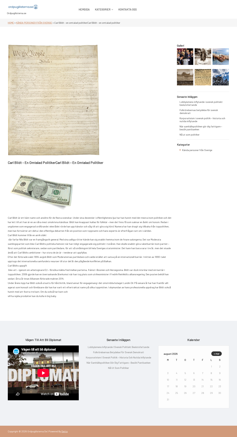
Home (11, 22)
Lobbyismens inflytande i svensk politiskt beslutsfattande (201, 103)
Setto (64, 431)
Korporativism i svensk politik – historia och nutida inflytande (202, 120)
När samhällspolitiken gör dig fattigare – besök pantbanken (201, 128)
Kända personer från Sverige (34, 22)
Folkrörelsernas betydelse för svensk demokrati (199, 111)
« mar (216, 353)
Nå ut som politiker (190, 134)
